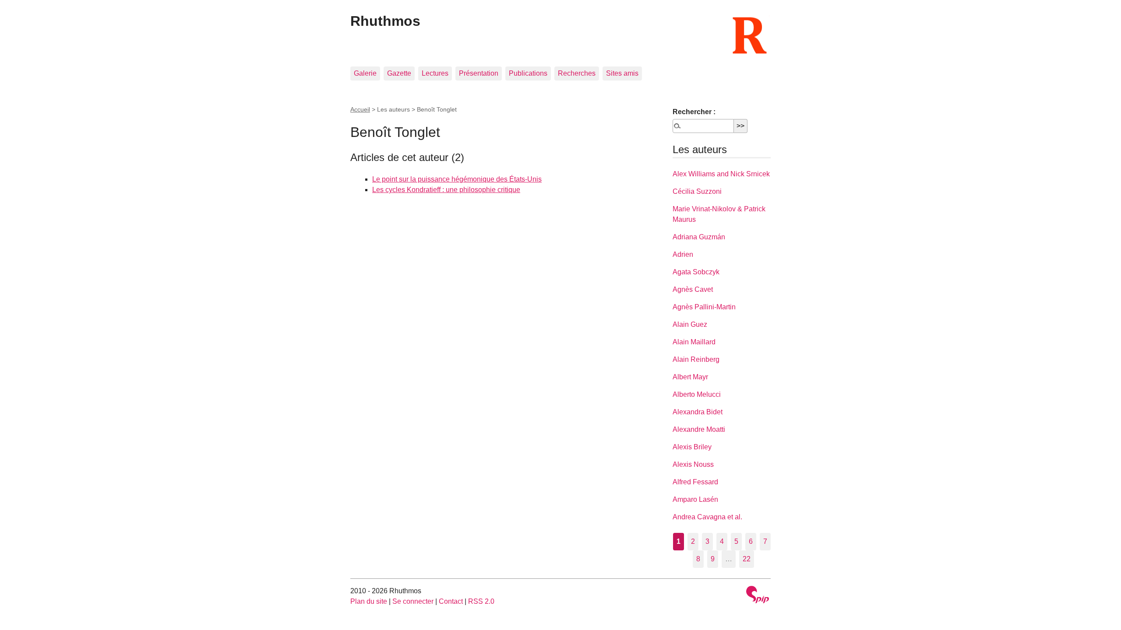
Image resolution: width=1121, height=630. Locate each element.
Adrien (683, 254)
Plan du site (368, 601)
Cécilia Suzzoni (697, 191)
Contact (451, 601)
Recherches (577, 73)
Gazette (399, 73)
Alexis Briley (692, 447)
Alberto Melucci (697, 394)
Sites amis (622, 73)
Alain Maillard (694, 342)
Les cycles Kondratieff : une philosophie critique (446, 189)
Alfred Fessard (695, 482)
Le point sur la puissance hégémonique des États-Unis (457, 179)
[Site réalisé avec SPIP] (757, 596)
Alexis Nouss (693, 464)
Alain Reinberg (696, 359)
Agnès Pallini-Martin (704, 307)
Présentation (478, 73)
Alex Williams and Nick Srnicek (721, 174)
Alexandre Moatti (699, 429)
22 (747, 559)
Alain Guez (690, 324)
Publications (528, 73)
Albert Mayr (690, 377)
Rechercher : (694, 112)
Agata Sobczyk (696, 272)
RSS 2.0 (481, 601)
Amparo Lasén (695, 499)
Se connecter (413, 601)
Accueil (360, 109)
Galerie (365, 73)
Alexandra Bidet (698, 412)
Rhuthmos (385, 21)
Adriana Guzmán (699, 237)
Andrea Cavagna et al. (707, 517)
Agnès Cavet (693, 289)
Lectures (435, 73)
